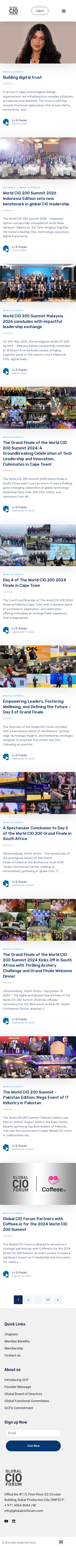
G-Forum (21, 120)
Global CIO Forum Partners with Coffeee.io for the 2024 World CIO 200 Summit (35, 1224)
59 (48, 1300)
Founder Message (17, 1387)
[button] (64, 11)
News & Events (13, 72)
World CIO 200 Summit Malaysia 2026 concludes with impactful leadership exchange (33, 321)
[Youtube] (6, 1521)
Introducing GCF (16, 1380)
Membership (13, 1348)
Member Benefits (17, 1341)
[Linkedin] (13, 1521)
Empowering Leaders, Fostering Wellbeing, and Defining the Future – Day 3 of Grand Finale (37, 706)
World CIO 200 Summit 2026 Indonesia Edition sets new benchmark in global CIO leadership (36, 198)
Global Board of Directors (23, 1394)
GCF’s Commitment (18, 1408)
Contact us (12, 1355)
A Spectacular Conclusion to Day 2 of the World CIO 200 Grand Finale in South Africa (37, 833)
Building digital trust (22, 77)
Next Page (58, 1299)
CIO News (9, 187)
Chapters (11, 1334)
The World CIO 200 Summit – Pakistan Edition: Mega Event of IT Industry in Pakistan (36, 1097)
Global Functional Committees (26, 1401)
